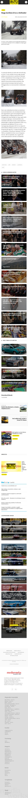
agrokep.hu (7, 742)
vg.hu (6, 741)
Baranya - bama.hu (9, 701)
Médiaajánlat (17, 650)
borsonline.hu (8, 770)
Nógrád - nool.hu (8, 715)
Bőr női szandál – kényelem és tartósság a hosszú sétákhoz (13, 499)
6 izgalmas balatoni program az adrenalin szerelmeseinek (11, 494)
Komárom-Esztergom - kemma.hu (12, 714)
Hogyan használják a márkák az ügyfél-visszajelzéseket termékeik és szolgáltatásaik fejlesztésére (11, 508)
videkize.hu (7, 762)
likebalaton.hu (8, 754)
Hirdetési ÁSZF (9, 654)
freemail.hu (7, 782)
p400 (3, 167)
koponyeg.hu (7, 783)
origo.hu (6, 734)
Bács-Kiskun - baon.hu (9, 699)
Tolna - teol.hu (8, 719)
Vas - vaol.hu (7, 721)
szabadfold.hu (8, 731)
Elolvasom (4, 474)
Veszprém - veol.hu (9, 722)
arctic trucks (4, 164)
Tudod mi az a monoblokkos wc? (9, 485)
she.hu (6, 775)
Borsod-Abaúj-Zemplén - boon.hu (12, 703)
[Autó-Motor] (14, 2)
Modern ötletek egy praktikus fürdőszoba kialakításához (11, 503)
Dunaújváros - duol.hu (9, 706)
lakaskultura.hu (8, 751)
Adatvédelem (21, 652)
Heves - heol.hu (8, 711)
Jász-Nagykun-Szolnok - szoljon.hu (12, 713)
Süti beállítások (14, 655)
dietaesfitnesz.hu (8, 759)
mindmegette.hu (8, 756)
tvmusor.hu (7, 763)
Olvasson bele (16, 435)
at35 (9, 164)
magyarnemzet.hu (9, 730)
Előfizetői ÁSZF (18, 654)
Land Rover (20, 164)
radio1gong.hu (8, 792)
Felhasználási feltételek (9, 652)
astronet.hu (7, 748)
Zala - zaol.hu (8, 723)
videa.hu (6, 784)
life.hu (6, 774)
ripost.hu (6, 771)
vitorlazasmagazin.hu (9, 760)
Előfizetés (15, 438)
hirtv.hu (6, 733)
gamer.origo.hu (8, 752)
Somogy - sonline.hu (9, 717)
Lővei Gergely (4, 16)
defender (13, 164)
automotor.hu (7, 750)
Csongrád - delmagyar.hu (10, 705)
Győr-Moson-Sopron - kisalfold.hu (12, 709)
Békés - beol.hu (8, 702)
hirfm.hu (6, 794)
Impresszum (9, 650)
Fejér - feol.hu (8, 707)
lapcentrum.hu (8, 786)
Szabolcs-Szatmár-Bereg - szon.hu (12, 718)
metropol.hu (7, 772)
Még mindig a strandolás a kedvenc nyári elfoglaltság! (11, 490)
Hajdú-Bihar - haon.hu (9, 710)
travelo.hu (7, 758)
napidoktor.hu (8, 755)
